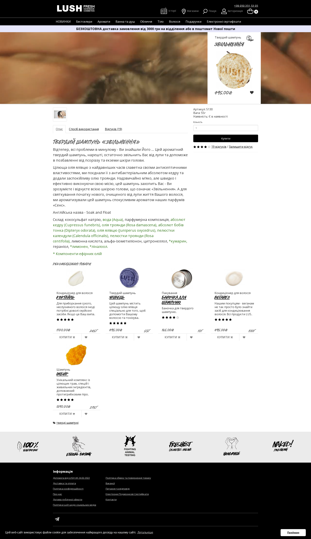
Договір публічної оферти (67, 499)
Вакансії (110, 483)
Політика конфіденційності (68, 488)
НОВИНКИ (63, 22)
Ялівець (117, 297)
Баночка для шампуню (174, 299)
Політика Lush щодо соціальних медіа (74, 504)
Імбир (62, 374)
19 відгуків (218, 147)
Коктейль (66, 297)
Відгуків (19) (113, 129)
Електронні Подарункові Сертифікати (127, 494)
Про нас (57, 494)
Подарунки (193, 22)
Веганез (222, 297)
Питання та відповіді (118, 488)
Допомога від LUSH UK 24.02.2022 (71, 478)
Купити (225, 138)
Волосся (174, 22)
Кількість (197, 122)
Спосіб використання (84, 129)
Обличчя (146, 22)
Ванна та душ (125, 22)
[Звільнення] (60, 114)
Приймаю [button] (293, 532)
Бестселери (84, 22)
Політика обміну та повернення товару (128, 478)
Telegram (57, 519)
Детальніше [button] (145, 532)
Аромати (104, 22)
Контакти (111, 499)
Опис (59, 129)
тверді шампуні (67, 423)
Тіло (160, 22)
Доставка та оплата (64, 483)
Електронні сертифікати (224, 22)
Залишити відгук (241, 147)
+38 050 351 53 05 (246, 5)
